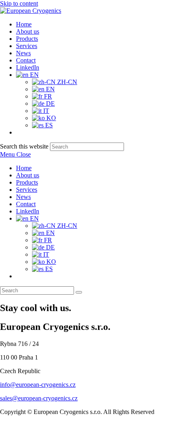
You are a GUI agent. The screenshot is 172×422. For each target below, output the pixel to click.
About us (27, 175)
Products (27, 182)
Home (24, 168)
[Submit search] (79, 292)
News (23, 196)
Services (26, 189)
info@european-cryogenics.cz (38, 384)
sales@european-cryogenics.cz (39, 398)
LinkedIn (27, 211)
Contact (26, 204)
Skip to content (19, 3)
